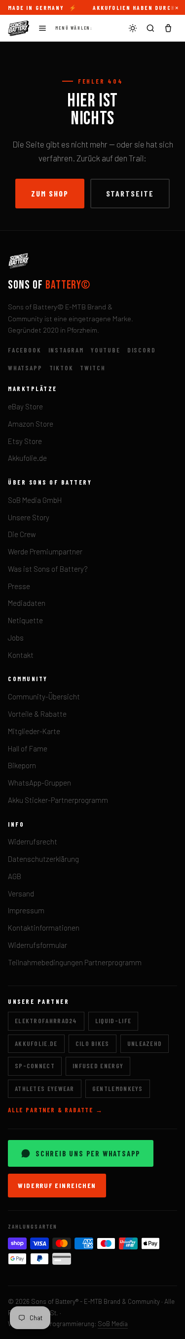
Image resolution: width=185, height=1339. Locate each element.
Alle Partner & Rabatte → (55, 1110)
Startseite (130, 193)
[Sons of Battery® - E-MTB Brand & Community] (19, 28)
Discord (141, 350)
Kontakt (21, 654)
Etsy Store (25, 441)
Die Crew (22, 534)
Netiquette (25, 620)
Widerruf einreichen (57, 1185)
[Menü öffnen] (42, 28)
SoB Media (113, 1323)
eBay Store (25, 406)
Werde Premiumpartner (45, 551)
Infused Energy (98, 1066)
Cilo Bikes (92, 1043)
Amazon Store (30, 423)
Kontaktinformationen (43, 927)
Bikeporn (22, 765)
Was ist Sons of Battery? (48, 568)
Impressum (26, 910)
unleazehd (144, 1043)
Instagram (66, 350)
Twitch (92, 368)
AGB (14, 876)
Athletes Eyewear (44, 1088)
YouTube (105, 350)
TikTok (61, 368)
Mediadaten (26, 602)
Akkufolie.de (27, 457)
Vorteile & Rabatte (37, 713)
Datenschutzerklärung (43, 858)
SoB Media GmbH (35, 500)
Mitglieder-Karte (34, 731)
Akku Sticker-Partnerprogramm (58, 799)
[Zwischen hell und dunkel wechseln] (133, 28)
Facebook (24, 350)
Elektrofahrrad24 (46, 1021)
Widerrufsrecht (32, 841)
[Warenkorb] (168, 28)
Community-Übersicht (44, 696)
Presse (19, 586)
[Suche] (150, 28)
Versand (21, 893)
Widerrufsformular (37, 945)
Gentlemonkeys (117, 1088)
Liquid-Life (113, 1021)
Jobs (16, 637)
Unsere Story (28, 517)
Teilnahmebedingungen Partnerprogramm (75, 962)
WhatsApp (25, 368)
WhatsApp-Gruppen (39, 782)
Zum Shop (49, 193)
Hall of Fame (27, 748)
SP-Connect (35, 1066)
